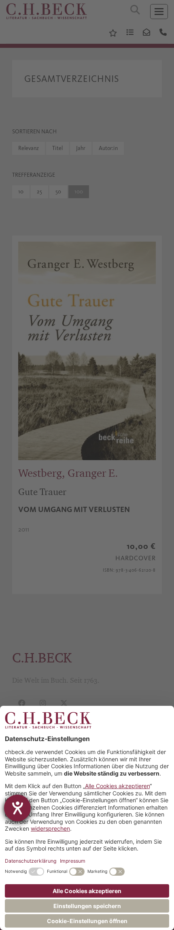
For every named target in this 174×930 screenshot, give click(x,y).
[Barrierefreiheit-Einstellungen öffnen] (17, 808)
